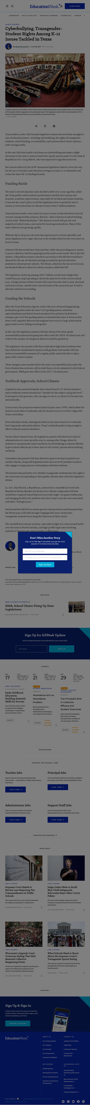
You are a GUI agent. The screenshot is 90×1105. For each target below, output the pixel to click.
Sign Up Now (45, 564)
